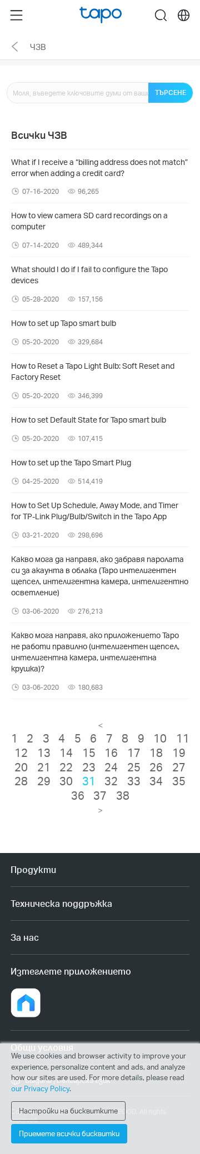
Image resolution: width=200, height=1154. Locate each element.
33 (134, 781)
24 (111, 767)
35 (179, 781)
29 (44, 781)
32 (111, 781)
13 (44, 752)
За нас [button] (25, 937)
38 (122, 795)
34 (156, 781)
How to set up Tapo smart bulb (63, 323)
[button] (26, 1003)
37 (100, 795)
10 (160, 738)
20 (21, 767)
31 (89, 781)
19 (179, 752)
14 (66, 752)
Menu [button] (16, 15)
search (160, 15)
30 (66, 781)
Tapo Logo (100, 15)
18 (156, 752)
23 (89, 767)
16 (111, 752)
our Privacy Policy (40, 1088)
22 (66, 767)
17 (134, 752)
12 (21, 752)
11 (182, 738)
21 (44, 767)
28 (21, 781)
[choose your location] (183, 15)
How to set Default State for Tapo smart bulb (88, 419)
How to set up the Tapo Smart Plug (71, 462)
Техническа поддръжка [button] (61, 903)
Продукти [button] (33, 869)
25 (134, 767)
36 (77, 795)
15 (89, 752)
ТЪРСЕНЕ (170, 92)
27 (179, 767)
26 (156, 767)
